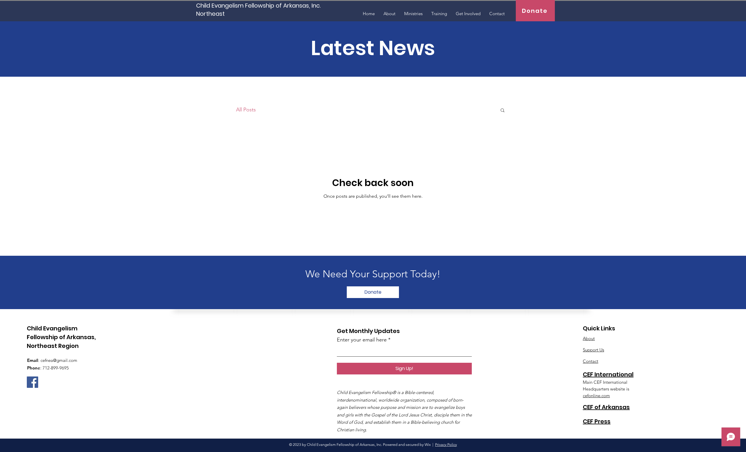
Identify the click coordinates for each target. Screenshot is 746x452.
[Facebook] (32, 382)
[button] (502, 111)
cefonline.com (596, 395)
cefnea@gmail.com (59, 360)
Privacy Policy (446, 444)
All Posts (246, 109)
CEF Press (596, 421)
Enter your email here (362, 339)
